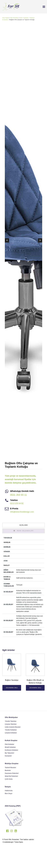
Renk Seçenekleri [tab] (25, 531)
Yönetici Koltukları (11, 730)
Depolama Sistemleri (12, 773)
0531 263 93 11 (18, 495)
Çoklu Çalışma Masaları (12, 727)
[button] (42, 6)
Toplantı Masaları (10, 767)
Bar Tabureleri (9, 753)
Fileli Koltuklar (9, 744)
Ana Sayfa (5, 17)
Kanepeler (8, 756)
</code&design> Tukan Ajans (12, 842)
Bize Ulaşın (8, 793)
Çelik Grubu (9, 779)
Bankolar (8, 770)
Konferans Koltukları (11, 750)
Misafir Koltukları (10, 747)
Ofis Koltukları (14, 17)
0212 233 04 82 (17, 503)
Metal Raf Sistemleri (11, 776)
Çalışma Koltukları (11, 733)
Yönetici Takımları (10, 721)
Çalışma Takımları (11, 724)
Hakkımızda (9, 790)
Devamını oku (12, 688)
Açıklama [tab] (23, 525)
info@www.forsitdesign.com (22, 512)
